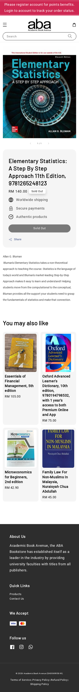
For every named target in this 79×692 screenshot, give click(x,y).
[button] (5, 25)
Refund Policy (59, 679)
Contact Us (17, 598)
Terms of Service (20, 679)
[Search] (70, 36)
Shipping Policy (39, 684)
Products (15, 594)
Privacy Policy (40, 679)
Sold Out (39, 228)
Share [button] (17, 239)
